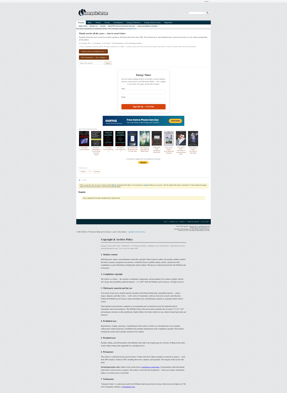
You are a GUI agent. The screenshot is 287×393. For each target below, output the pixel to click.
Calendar (103, 26)
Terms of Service (193, 221)
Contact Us (173, 221)
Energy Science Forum (152, 22)
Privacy (182, 221)
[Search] (208, 12)
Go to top (205, 221)
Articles (98, 22)
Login (206, 1)
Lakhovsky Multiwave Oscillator (147, 26)
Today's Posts (82, 26)
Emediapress (118, 22)
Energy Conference (133, 22)
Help (165, 221)
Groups (107, 22)
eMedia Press (131, 29)
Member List (94, 26)
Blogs (90, 22)
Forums (81, 23)
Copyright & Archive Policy (136, 232)
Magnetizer (168, 22)
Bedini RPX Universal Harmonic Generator (121, 26)
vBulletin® (199, 227)
